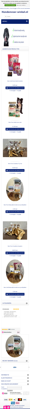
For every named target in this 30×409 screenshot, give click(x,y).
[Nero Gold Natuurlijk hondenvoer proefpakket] (15, 272)
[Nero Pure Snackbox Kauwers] (15, 230)
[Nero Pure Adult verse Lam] (15, 107)
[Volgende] (29, 367)
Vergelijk (19, 90)
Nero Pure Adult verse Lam (15, 122)
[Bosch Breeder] (14, 368)
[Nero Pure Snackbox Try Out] (15, 148)
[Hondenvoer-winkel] (15, 11)
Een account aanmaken (24, 8)
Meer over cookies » (21, 5)
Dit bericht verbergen (10, 5)
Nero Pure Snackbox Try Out (15, 163)
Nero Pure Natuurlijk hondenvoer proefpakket (15, 205)
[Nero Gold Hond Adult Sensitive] (15, 65)
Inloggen (15, 8)
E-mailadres (4, 388)
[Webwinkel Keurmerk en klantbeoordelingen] (15, 393)
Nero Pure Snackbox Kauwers (15, 246)
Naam (2, 387)
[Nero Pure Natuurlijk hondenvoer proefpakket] (15, 189)
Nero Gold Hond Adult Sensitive (15, 81)
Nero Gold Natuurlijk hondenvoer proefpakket (15, 287)
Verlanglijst (13, 90)
